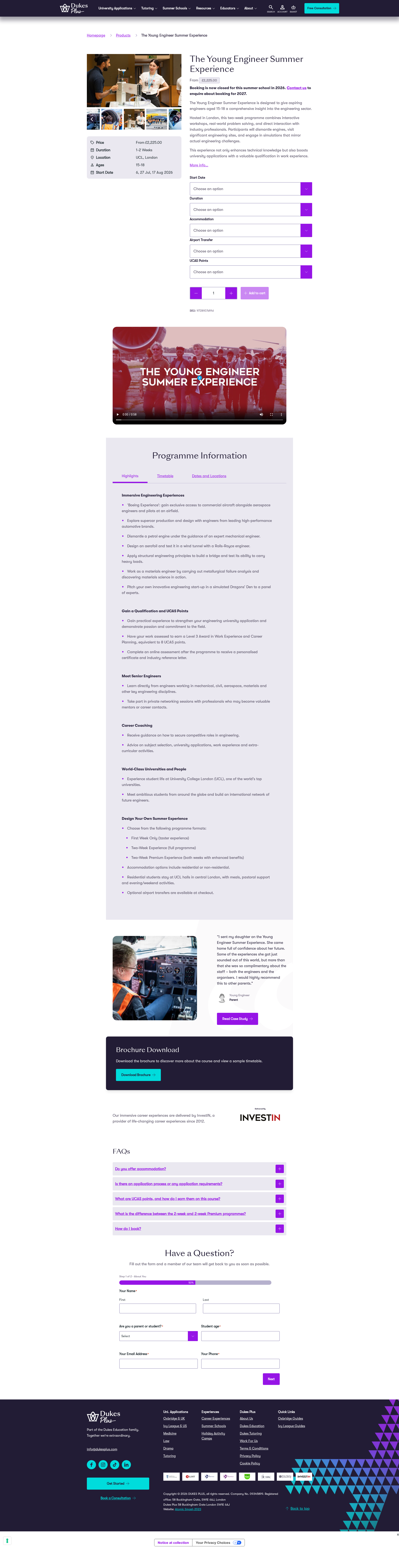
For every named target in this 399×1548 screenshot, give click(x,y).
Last (206, 1300)
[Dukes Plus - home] (74, 8)
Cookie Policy (250, 1463)
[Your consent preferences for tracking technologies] (7, 1541)
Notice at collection (173, 1543)
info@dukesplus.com (102, 1449)
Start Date (197, 178)
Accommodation (202, 219)
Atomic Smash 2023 (188, 1509)
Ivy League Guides (291, 1426)
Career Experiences (216, 1418)
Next (271, 1379)
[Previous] (92, 119)
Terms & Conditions (254, 1448)
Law (166, 1441)
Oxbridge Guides (290, 1418)
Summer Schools (214, 1426)
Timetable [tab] (165, 476)
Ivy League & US (175, 1426)
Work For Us (249, 1441)
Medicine (169, 1433)
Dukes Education (252, 1426)
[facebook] (91, 1464)
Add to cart (257, 293)
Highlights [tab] (130, 476)
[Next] (176, 119)
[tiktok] (114, 1464)
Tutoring (169, 1456)
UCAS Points (199, 261)
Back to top (300, 1508)
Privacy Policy (250, 1456)
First (122, 1300)
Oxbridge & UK (174, 1418)
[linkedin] (126, 1464)
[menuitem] (180, 1418)
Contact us (297, 88)
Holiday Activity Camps (213, 1436)
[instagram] (103, 1464)
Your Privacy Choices (213, 1543)
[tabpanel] (199, 694)
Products (123, 35)
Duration (196, 198)
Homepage (96, 35)
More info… (199, 165)
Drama (168, 1448)
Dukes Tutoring (251, 1433)
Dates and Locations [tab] (209, 476)
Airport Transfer (201, 240)
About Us (246, 1418)
